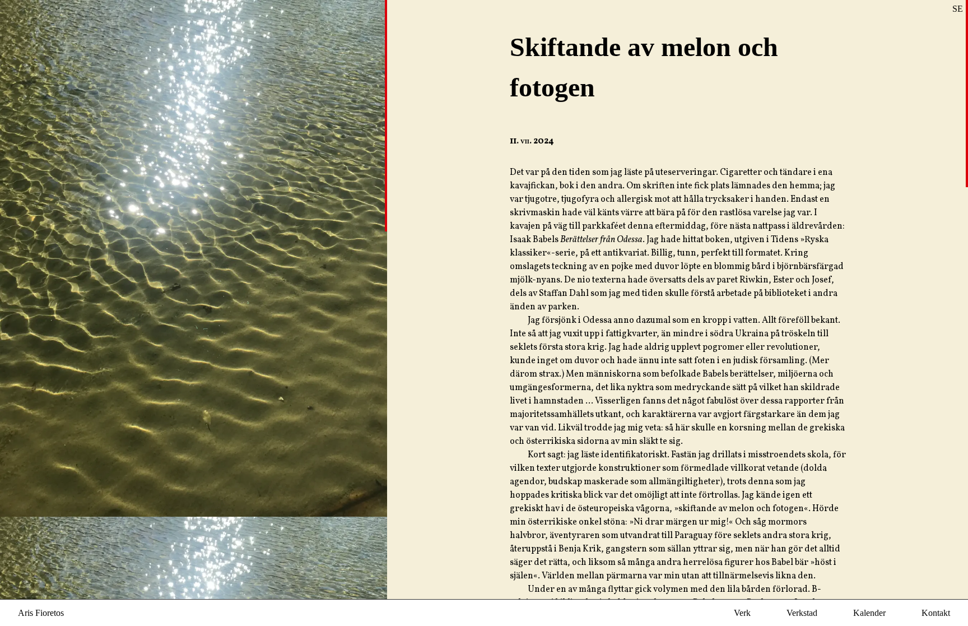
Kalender (869, 613)
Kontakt (936, 613)
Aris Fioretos (41, 613)
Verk (742, 613)
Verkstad (802, 613)
